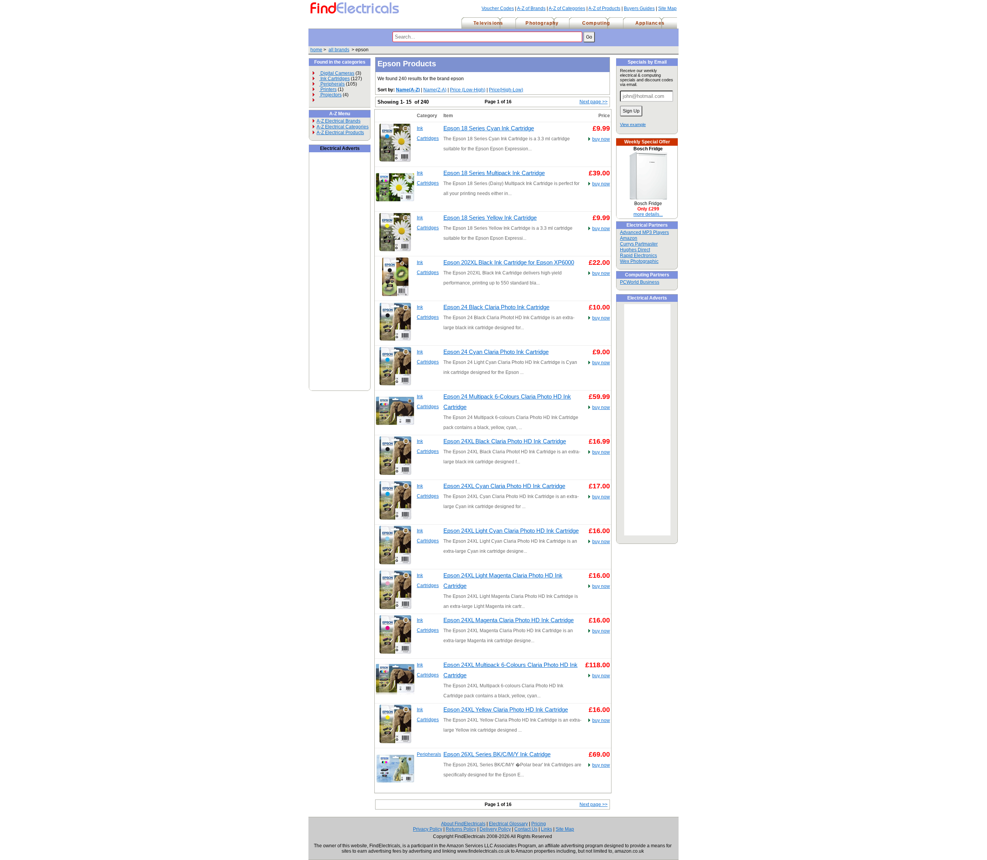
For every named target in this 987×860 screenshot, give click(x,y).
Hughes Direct (635, 249)
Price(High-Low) (506, 90)
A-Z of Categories (567, 8)
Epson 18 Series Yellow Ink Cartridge (490, 218)
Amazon (628, 238)
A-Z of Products (604, 8)
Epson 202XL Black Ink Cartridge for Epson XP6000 (508, 262)
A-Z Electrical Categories (343, 127)
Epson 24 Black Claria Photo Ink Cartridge (496, 307)
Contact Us (525, 829)
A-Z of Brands (531, 8)
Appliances (650, 23)
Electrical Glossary (508, 823)
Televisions (488, 23)
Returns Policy (461, 829)
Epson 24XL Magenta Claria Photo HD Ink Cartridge (508, 620)
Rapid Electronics (638, 255)
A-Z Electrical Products (340, 132)
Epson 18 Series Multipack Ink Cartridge (494, 173)
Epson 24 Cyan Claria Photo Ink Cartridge (496, 352)
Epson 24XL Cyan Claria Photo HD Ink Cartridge (504, 486)
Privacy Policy (427, 829)
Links (546, 829)
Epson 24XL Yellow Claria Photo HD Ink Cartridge (505, 710)
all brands (338, 49)
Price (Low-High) (467, 90)
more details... (648, 214)
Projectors (330, 95)
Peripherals (332, 84)
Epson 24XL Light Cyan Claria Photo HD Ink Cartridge (511, 531)
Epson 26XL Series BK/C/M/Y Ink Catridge (497, 754)
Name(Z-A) (434, 90)
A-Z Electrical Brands (338, 121)
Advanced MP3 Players (644, 232)
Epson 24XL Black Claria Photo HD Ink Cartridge (504, 441)
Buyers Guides (639, 8)
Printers (328, 89)
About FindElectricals (463, 823)
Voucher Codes (498, 8)
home (316, 49)
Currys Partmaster (639, 244)
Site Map (667, 8)
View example (633, 124)
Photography (542, 23)
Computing (596, 23)
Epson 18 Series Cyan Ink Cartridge (488, 128)
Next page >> (593, 101)
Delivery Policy (495, 829)
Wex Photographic (639, 261)
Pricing (538, 823)
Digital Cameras (336, 73)
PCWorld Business (639, 282)
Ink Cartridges (334, 78)
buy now (601, 139)
